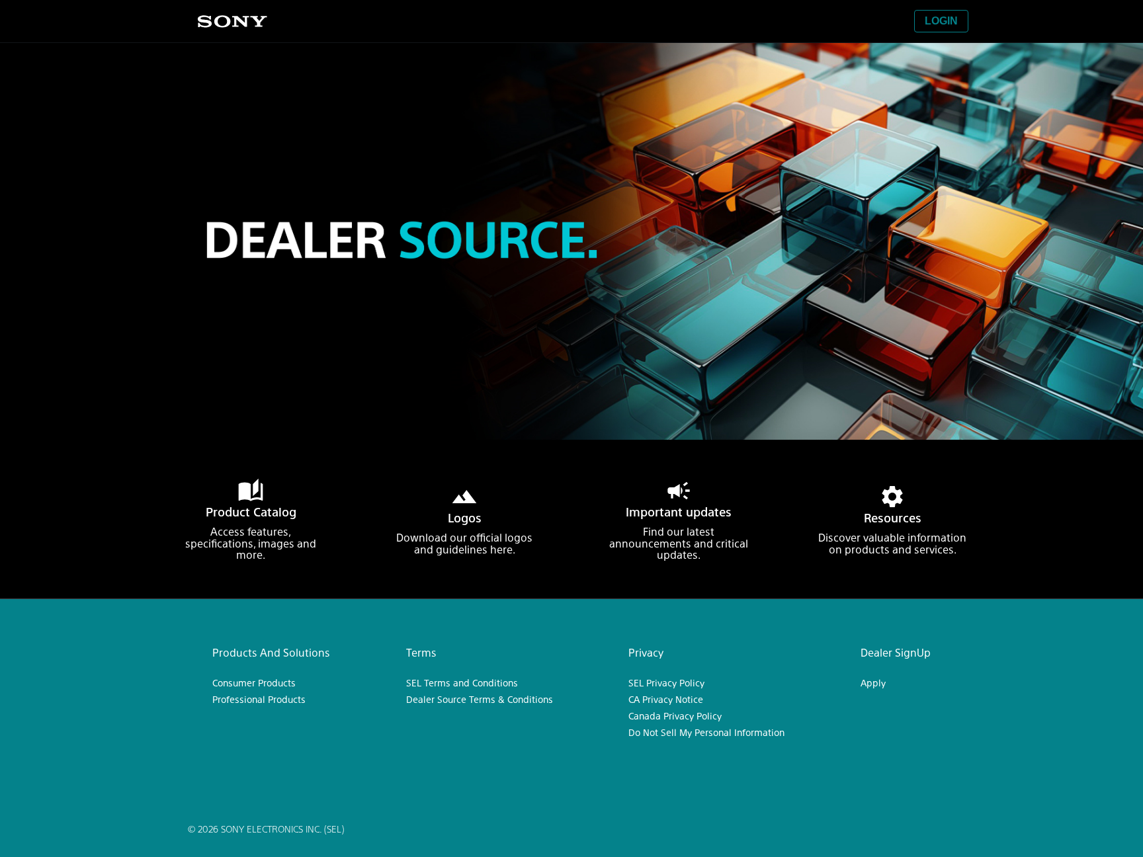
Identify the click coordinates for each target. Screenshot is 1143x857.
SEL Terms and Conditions (462, 682)
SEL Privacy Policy (666, 682)
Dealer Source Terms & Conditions (479, 699)
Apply (873, 682)
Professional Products (259, 699)
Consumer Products (254, 682)
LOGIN (941, 20)
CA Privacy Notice (665, 699)
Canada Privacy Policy (675, 715)
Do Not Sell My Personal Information (706, 732)
